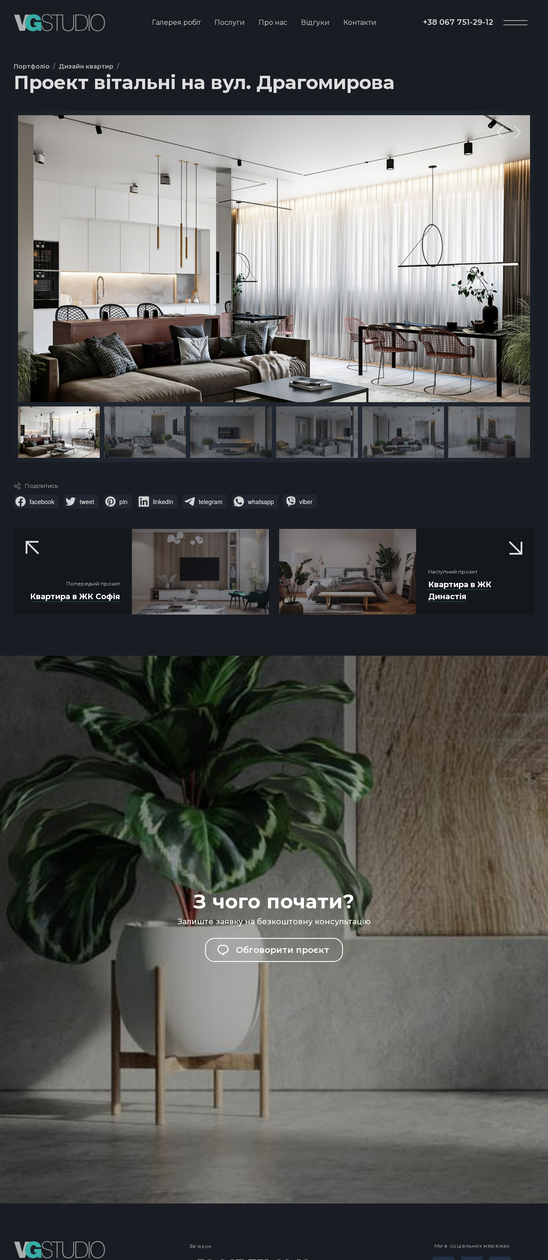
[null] (36, 501)
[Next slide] (517, 132)
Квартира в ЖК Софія (75, 596)
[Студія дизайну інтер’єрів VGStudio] (59, 22)
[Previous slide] (500, 132)
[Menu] (515, 22)
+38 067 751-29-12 (458, 22)
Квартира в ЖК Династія (459, 590)
